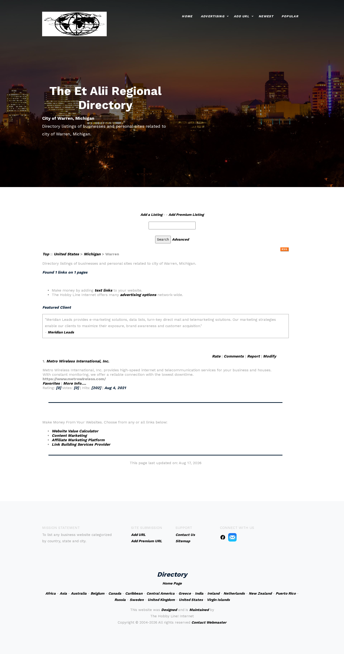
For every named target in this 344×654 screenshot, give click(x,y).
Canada (114, 593)
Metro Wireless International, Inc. (77, 361)
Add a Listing (151, 215)
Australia (79, 593)
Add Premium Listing (186, 215)
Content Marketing (69, 435)
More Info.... (74, 383)
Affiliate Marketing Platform (78, 440)
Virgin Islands (218, 600)
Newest (266, 16)
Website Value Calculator (75, 431)
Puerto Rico (286, 593)
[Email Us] (232, 537)
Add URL (241, 16)
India (199, 593)
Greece (185, 593)
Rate (216, 356)
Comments (234, 356)
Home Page (172, 583)
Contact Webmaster (208, 622)
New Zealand (260, 593)
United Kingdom (161, 600)
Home (187, 16)
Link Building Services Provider (81, 444)
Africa (50, 593)
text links (103, 290)
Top (45, 254)
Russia (120, 600)
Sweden (137, 600)
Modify (269, 356)
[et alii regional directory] (74, 23)
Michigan (92, 254)
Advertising (212, 16)
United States (66, 254)
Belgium (97, 593)
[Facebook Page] (223, 537)
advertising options (138, 295)
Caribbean (134, 593)
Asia (63, 593)
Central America (160, 593)
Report (253, 356)
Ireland (213, 593)
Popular (290, 16)
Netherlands (234, 593)
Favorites (51, 383)
